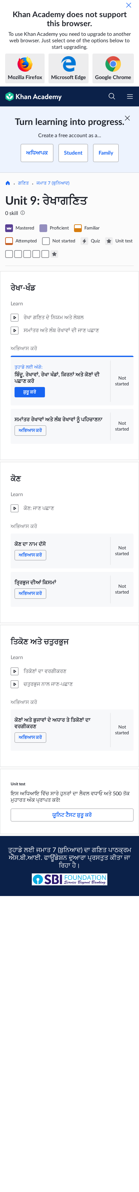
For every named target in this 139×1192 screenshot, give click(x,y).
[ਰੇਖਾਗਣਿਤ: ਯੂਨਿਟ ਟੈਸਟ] (54, 254)
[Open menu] (130, 96)
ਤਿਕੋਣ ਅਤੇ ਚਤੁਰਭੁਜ (40, 642)
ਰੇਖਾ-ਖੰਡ (23, 288)
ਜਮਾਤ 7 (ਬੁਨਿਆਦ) (53, 183)
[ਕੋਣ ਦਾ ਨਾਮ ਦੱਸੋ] (27, 254)
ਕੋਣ (16, 479)
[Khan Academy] (31, 96)
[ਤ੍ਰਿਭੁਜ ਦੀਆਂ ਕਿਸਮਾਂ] (36, 254)
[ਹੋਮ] (7, 183)
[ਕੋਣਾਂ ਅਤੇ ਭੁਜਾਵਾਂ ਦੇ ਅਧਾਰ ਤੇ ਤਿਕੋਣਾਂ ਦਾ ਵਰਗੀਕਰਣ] (45, 254)
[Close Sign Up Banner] (127, 118)
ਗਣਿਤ (23, 183)
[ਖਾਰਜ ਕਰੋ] (128, 5)
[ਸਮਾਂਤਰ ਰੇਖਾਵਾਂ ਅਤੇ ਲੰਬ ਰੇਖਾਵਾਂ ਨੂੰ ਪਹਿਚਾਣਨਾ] (18, 254)
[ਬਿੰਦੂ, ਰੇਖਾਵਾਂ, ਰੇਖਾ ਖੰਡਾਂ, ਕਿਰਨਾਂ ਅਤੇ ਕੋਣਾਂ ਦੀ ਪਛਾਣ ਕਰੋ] (9, 254)
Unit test (18, 784)
